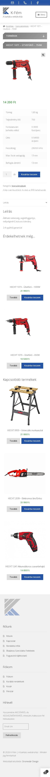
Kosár (9, 686)
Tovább (13, 297)
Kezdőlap (10, 26)
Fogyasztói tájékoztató (16, 655)
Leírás (6, 202)
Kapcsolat (10, 641)
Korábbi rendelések (15, 681)
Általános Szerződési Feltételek (20, 650)
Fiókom (9, 676)
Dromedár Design (30, 761)
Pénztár (9, 691)
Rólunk (9, 636)
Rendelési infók (13, 646)
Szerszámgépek (22, 26)
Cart (43, 770)
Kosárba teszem (29, 174)
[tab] (25, 202)
